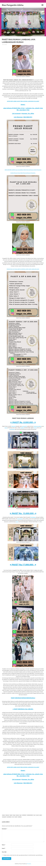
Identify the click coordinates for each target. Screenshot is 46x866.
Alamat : (23, 104)
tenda (35, 427)
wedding (19, 816)
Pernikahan (33, 517)
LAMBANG (24, 815)
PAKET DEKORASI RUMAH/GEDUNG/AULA (23, 698)
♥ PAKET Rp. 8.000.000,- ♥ (23, 422)
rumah (16, 816)
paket (41, 815)
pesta (6, 427)
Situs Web (4, 852)
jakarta (17, 815)
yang (17, 521)
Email (3, 848)
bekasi (3, 815)
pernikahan (9, 816)
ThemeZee (29, 863)
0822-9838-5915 (27, 117)
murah (37, 815)
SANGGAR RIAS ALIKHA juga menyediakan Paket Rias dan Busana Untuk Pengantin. (23, 169)
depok (11, 815)
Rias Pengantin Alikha (12, 5)
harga (14, 815)
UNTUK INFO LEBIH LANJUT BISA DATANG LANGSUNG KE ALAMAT (23, 101)
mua (34, 815)
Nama (3, 844)
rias (13, 816)
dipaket (22, 427)
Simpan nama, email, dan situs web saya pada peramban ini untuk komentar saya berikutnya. (23, 855)
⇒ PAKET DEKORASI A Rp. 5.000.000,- (23, 709)
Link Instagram (16, 113)
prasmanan (12, 429)
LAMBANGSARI (30, 815)
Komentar (4, 828)
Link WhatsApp (18, 117)
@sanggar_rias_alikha (28, 113)
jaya (20, 815)
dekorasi (7, 815)
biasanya (14, 426)
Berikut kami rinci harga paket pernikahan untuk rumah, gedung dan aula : (23, 269)
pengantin (24, 426)
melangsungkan (37, 426)
